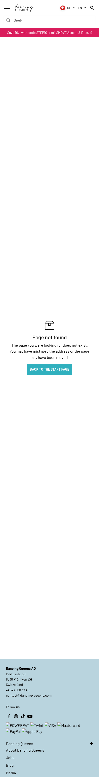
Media (11, 773)
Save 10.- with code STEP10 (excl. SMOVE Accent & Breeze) (49, 32)
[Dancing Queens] (24, 8)
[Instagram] (16, 716)
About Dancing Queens (25, 750)
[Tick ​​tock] (23, 716)
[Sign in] (91, 8)
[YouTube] (30, 716)
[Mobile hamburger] (8, 8)
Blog (10, 765)
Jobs (10, 757)
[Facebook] (9, 716)
